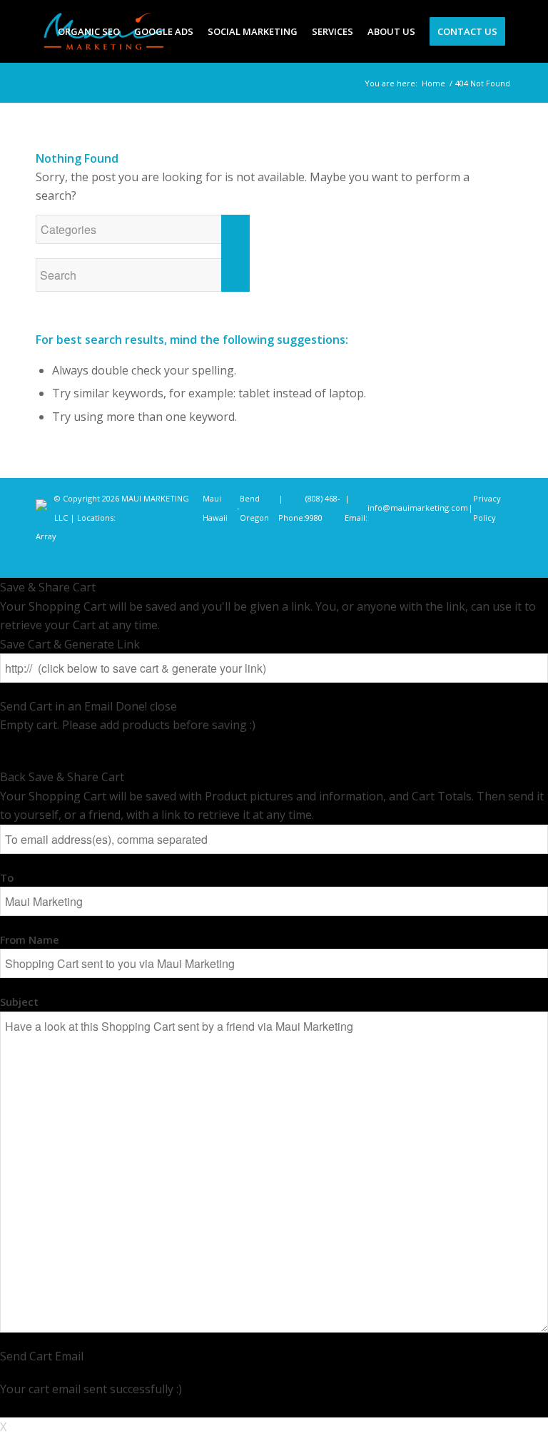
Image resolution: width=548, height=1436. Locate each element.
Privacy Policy (487, 507)
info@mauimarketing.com (417, 507)
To (7, 877)
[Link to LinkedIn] (480, 560)
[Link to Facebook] (416, 560)
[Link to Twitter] (459, 560)
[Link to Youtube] (501, 560)
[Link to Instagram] (437, 560)
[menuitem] (89, 31)
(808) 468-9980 (322, 507)
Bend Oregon (254, 507)
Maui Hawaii (215, 507)
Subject (19, 1001)
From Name (29, 939)
